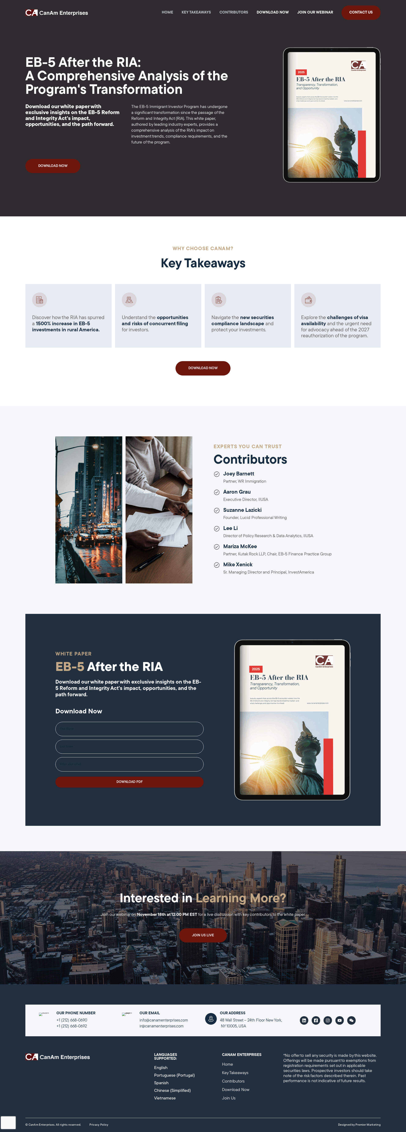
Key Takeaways (196, 13)
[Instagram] (328, 1020)
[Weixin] (351, 1020)
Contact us (361, 13)
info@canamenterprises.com (164, 1021)
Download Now (273, 13)
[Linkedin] (304, 1020)
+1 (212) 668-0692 (71, 1026)
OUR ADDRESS (233, 1013)
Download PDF (130, 782)
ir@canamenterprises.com (162, 1026)
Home (167, 13)
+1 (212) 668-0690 (71, 1021)
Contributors (233, 13)
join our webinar (315, 13)
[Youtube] (339, 1020)
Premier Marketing (368, 1125)
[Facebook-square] (316, 1020)
